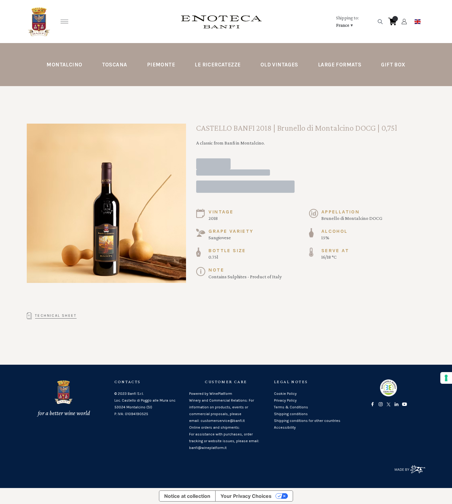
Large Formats (339, 65)
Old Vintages (279, 65)
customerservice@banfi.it (222, 421)
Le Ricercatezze (217, 65)
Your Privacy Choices (246, 496)
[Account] (404, 21)
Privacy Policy (285, 400)
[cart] (392, 21)
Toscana (114, 65)
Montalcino (64, 65)
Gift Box (393, 65)
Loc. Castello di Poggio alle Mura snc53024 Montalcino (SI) (145, 403)
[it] (417, 20)
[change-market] (354, 21)
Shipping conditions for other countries (307, 421)
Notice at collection (187, 496)
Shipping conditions (291, 414)
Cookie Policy (285, 393)
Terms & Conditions (291, 407)
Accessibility (285, 427)
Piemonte (161, 65)
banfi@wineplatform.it (208, 448)
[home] (221, 21)
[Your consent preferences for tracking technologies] (446, 378)
